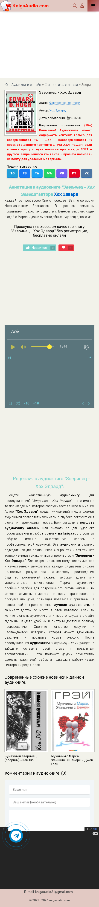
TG (12, 173)
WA (49, 173)
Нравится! (43, 248)
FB (25, 173)
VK (87, 173)
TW (37, 173)
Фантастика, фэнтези (64, 103)
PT (74, 173)
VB (62, 173)
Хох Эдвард (58, 110)
